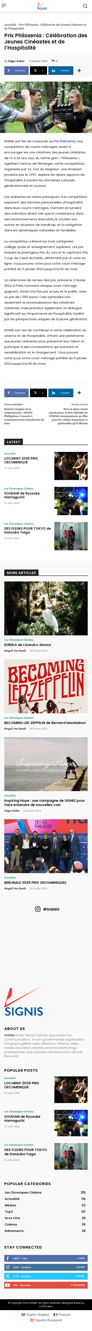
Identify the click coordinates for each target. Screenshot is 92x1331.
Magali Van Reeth (15, 650)
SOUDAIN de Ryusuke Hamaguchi (22, 495)
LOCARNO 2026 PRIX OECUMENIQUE (21, 460)
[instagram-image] (17, 932)
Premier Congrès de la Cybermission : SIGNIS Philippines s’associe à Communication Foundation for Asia (24, 416)
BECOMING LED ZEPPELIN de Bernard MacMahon (45, 722)
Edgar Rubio (16, 61)
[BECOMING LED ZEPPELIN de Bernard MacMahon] (46, 686)
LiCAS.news (46, 1306)
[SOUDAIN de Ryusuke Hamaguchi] (71, 501)
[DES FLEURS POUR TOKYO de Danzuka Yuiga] (71, 536)
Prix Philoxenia (65, 141)
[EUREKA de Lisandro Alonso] (46, 608)
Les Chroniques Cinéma (19, 488)
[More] (79, 70)
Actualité (10, 24)
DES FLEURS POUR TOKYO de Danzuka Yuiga (27, 530)
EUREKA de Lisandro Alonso (27, 644)
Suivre (80, 1267)
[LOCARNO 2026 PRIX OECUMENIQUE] (71, 466)
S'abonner (78, 1285)
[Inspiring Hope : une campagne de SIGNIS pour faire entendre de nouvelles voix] (46, 764)
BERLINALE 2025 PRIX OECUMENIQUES (35, 882)
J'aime (81, 1258)
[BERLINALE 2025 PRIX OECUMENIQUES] (46, 846)
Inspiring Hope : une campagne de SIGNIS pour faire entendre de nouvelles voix (44, 802)
